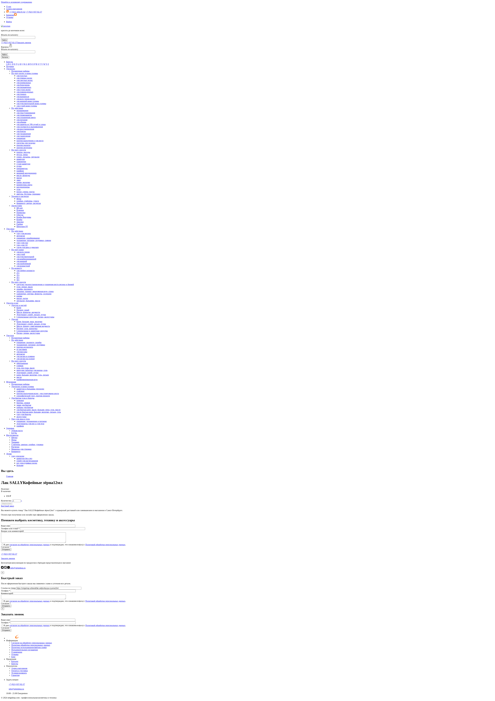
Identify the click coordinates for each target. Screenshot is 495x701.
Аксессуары (16, 206)
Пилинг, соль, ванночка (26, 328)
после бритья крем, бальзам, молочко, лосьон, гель (38, 412)
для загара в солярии (25, 356)
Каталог (5, 57)
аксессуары (21, 417)
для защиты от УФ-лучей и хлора (31, 124)
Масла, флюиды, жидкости (28, 312)
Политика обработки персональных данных (30, 645)
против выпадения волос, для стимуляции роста (37, 393)
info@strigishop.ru (18, 568)
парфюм (20, 171)
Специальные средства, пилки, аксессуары (35, 317)
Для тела (10, 335)
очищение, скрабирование (28, 238)
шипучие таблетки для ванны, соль (31, 370)
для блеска (21, 131)
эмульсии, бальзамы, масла (28, 301)
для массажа (21, 352)
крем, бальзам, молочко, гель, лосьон (32, 375)
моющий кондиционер (26, 173)
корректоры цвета (24, 185)
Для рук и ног (12, 303)
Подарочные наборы (20, 71)
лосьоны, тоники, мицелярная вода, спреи (35, 291)
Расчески (15, 447)
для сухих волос (23, 90)
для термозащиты (24, 115)
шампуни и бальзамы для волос (30, 389)
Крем (18, 308)
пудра (19, 166)
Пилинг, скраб (22, 310)
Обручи (19, 215)
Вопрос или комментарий (12, 531)
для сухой (20, 254)
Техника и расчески (20, 196)
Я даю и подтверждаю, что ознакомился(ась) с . (65, 545)
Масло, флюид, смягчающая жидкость (33, 326)
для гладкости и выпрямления (29, 127)
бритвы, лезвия (23, 403)
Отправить (6, 549)
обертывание (22, 363)
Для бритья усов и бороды (22, 398)
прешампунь (22, 168)
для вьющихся (22, 96)
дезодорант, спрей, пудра (27, 373)
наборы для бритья (24, 407)
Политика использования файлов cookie (29, 647)
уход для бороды (23, 414)
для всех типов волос (25, 99)
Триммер (15, 442)
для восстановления (25, 129)
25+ (18, 273)
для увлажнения (23, 134)
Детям (9, 454)
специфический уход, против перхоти (33, 396)
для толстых (21, 76)
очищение (20, 138)
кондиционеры (23, 187)
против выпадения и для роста (29, 141)
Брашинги (15, 451)
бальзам (19, 465)
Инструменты (12, 435)
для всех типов (23, 252)
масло (19, 377)
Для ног (14, 319)
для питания (21, 120)
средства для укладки (25, 143)
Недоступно (6, 503)
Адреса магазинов (14, 9)
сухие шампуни (23, 164)
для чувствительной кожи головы (31, 103)
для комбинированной (26, 259)
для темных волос (24, 78)
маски (19, 178)
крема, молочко (23, 182)
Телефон (5, 591)
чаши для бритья (23, 405)
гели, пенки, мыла (24, 287)
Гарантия (15, 675)
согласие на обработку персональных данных (30, 545)
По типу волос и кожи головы (24, 73)
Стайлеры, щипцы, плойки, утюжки (27, 444)
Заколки (20, 222)
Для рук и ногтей (19, 305)
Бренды (9, 62)
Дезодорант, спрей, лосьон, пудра (31, 315)
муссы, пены (22, 154)
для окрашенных (23, 87)
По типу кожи (17, 250)
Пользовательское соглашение (24, 650)
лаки (18, 180)
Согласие (6, 547)
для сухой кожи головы (26, 106)
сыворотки (21, 161)
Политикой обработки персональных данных (105, 545)
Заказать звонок (24, 42)
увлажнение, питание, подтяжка (30, 345)
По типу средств (18, 150)
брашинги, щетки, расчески (28, 203)
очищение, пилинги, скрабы (29, 342)
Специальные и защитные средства (32, 331)
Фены (13, 440)
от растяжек (21, 349)
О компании (16, 652)
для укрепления (23, 136)
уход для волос (17, 456)
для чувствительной (25, 257)
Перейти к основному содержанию (16, 2)
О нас (8, 6)
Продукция (11, 659)
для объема (21, 122)
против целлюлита (24, 347)
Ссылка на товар (8, 588)
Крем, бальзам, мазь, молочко (29, 321)
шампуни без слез (24, 458)
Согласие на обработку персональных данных (31, 643)
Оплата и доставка (19, 671)
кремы (19, 296)
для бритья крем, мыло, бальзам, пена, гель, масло (38, 410)
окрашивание (22, 110)
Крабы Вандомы (23, 217)
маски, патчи (22, 298)
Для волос (10, 69)
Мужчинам (11, 382)
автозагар (20, 236)
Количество (6, 501)
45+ (18, 277)
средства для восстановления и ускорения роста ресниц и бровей (45, 284)
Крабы (19, 219)
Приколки (20, 212)
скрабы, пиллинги (24, 289)
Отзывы (9, 17)
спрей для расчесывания (27, 461)
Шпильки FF (22, 226)
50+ (18, 280)
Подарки (10, 66)
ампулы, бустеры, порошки (28, 194)
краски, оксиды (23, 152)
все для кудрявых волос (26, 463)
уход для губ (21, 245)
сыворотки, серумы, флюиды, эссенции (33, 294)
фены (18, 199)
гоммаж (19, 366)
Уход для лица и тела (20, 419)
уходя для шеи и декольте (27, 247)
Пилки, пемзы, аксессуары (28, 333)
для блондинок (23, 85)
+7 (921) (9, 42)
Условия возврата (19, 673)
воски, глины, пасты (25, 192)
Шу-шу (19, 208)
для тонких (21, 94)
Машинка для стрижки (21, 449)
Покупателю (11, 666)
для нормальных (23, 83)
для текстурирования (25, 113)
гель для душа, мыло (25, 368)
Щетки (14, 437)
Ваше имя (5, 526)
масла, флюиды (23, 175)
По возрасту (16, 268)
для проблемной (23, 263)
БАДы (14, 433)
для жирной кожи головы (27, 101)
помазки (20, 400)
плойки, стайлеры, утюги (27, 201)
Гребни (19, 224)
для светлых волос (24, 80)
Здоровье (10, 428)
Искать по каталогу (9, 35)
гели (18, 189)
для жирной (21, 261)
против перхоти (23, 145)
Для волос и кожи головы (22, 386)
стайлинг (20, 391)
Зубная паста (17, 430)
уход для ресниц (23, 233)
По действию (17, 108)
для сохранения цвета (26, 117)
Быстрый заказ (7, 506)
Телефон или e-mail (10, 528)
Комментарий (7, 593)
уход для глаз (22, 243)
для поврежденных (24, 92)
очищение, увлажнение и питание (31, 421)
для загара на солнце (25, 359)
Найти (4, 40)
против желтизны (24, 148)
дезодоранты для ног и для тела (30, 424)
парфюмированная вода (27, 379)
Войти (9, 22)
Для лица (10, 229)
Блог (13, 657)
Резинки (20, 210)
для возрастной (23, 266)
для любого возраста (25, 270)
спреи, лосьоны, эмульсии (27, 157)
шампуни (20, 159)
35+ (18, 275)
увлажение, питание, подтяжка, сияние (33, 240)
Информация (12, 640)
